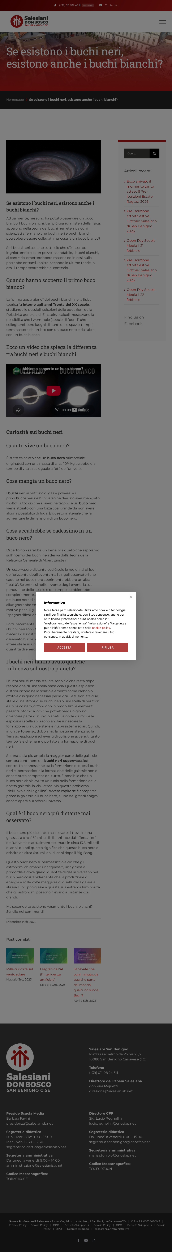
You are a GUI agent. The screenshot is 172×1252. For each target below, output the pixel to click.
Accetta (64, 647)
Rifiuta (108, 647)
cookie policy (101, 627)
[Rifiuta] (131, 597)
